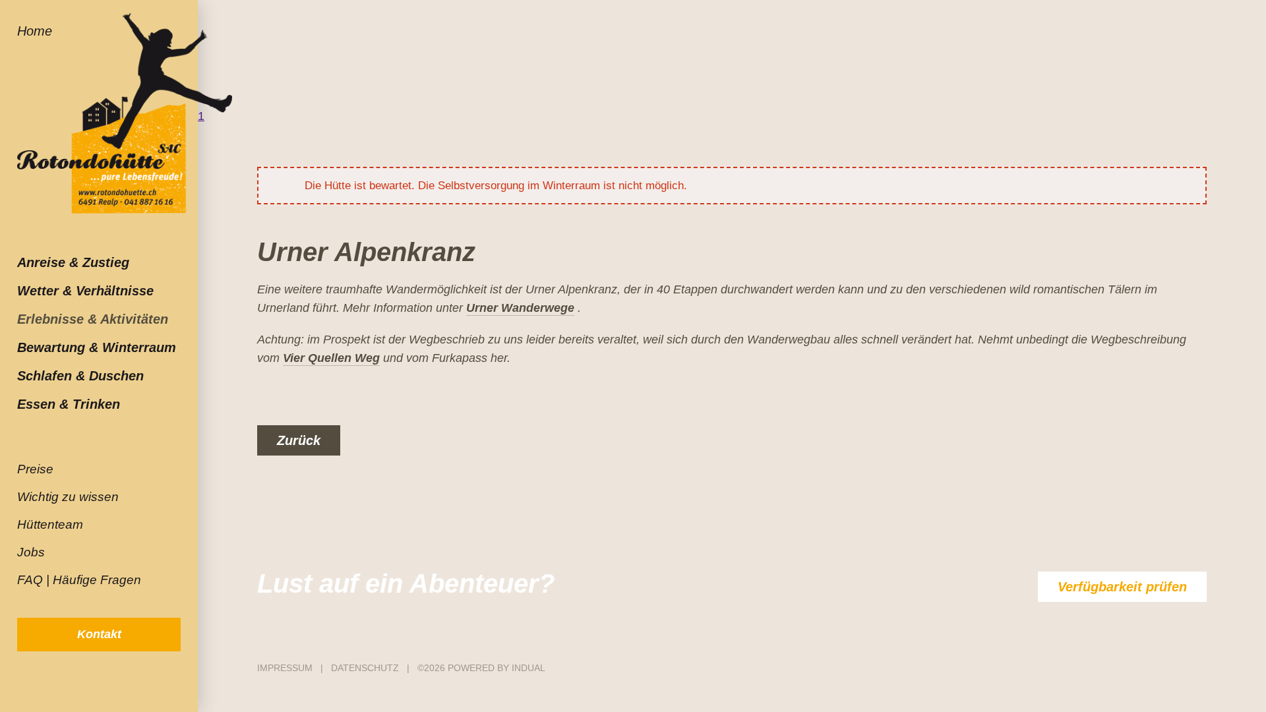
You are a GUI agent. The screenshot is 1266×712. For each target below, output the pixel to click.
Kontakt (99, 634)
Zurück (298, 440)
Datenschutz (366, 668)
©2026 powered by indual (481, 668)
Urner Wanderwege (520, 307)
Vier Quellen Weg (331, 358)
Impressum (286, 668)
